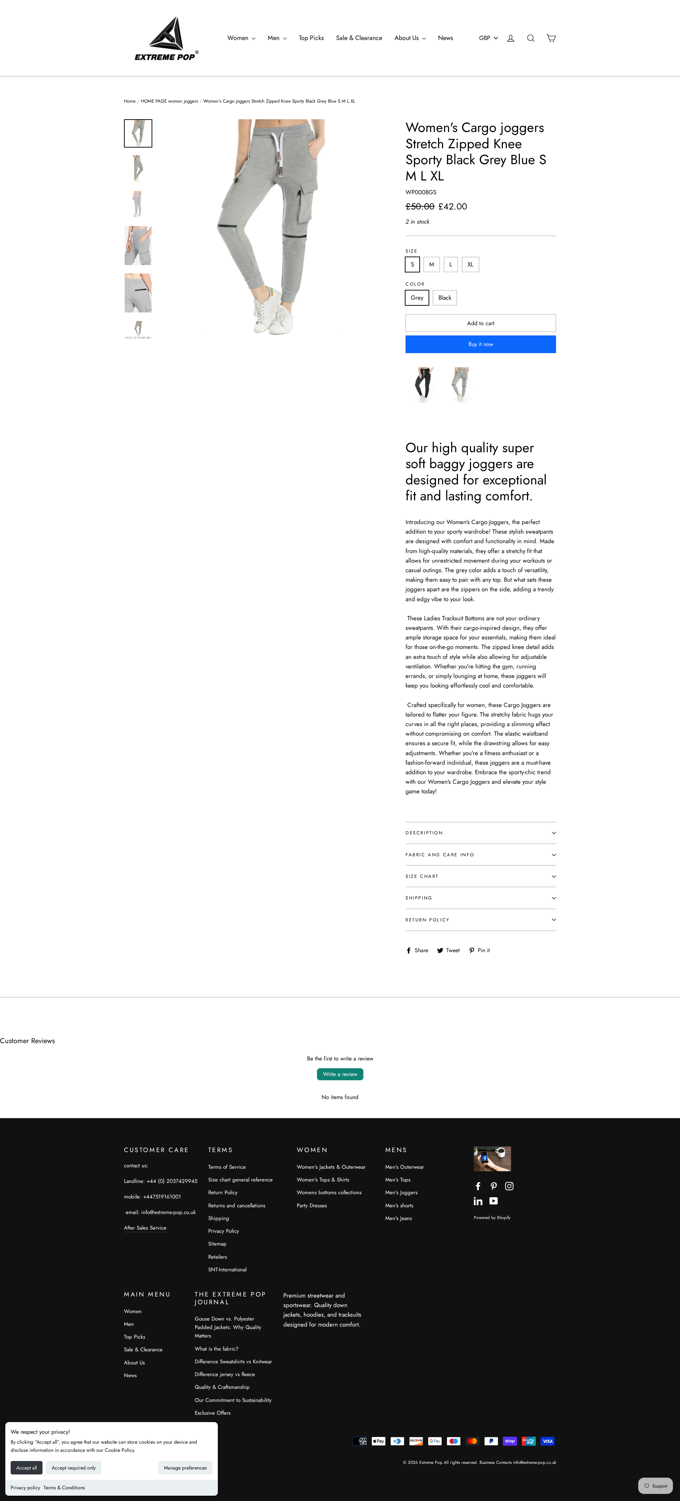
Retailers (217, 1257)
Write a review (340, 1074)
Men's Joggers (401, 1192)
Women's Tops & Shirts (323, 1180)
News (445, 37)
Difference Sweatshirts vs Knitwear (233, 1361)
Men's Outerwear (404, 1167)
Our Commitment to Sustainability (233, 1400)
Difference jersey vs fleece (225, 1374)
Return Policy (428, 919)
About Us (407, 37)
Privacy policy (25, 1487)
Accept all (26, 1467)
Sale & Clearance (359, 37)
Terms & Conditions (64, 1487)
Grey (417, 297)
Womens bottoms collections (329, 1192)
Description (424, 832)
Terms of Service (227, 1167)
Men (274, 37)
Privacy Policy (223, 1231)
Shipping (419, 898)
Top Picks (311, 37)
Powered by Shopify (492, 1217)
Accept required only (74, 1467)
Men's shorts (399, 1205)
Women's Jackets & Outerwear (331, 1167)
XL (471, 264)
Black (444, 297)
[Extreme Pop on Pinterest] (493, 1185)
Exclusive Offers (213, 1413)
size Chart (422, 876)
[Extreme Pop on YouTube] (493, 1200)
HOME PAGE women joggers (169, 101)
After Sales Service (145, 1228)
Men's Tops (397, 1180)
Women (238, 37)
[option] (269, 229)
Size (412, 251)
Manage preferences (185, 1467)
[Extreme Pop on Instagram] (509, 1185)
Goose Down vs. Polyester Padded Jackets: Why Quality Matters (228, 1327)
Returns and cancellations (236, 1205)
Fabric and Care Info (440, 854)
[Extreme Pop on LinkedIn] (478, 1200)
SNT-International (227, 1269)
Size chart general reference (240, 1180)
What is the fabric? (216, 1349)
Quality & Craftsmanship (222, 1387)
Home (130, 101)
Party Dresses (312, 1205)
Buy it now (481, 344)
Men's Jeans (398, 1218)
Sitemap (217, 1244)
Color (415, 284)
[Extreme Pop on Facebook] (478, 1185)
